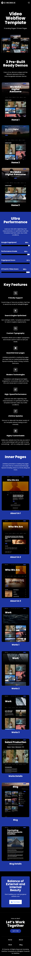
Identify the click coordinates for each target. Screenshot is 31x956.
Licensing (26, 949)
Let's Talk (16, 931)
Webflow (16, 953)
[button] (22, 3)
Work (10, 945)
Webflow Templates (8, 951)
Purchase (15, 902)
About (21, 940)
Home (10, 940)
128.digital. (20, 951)
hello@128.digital (23, 304)
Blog (20, 945)
